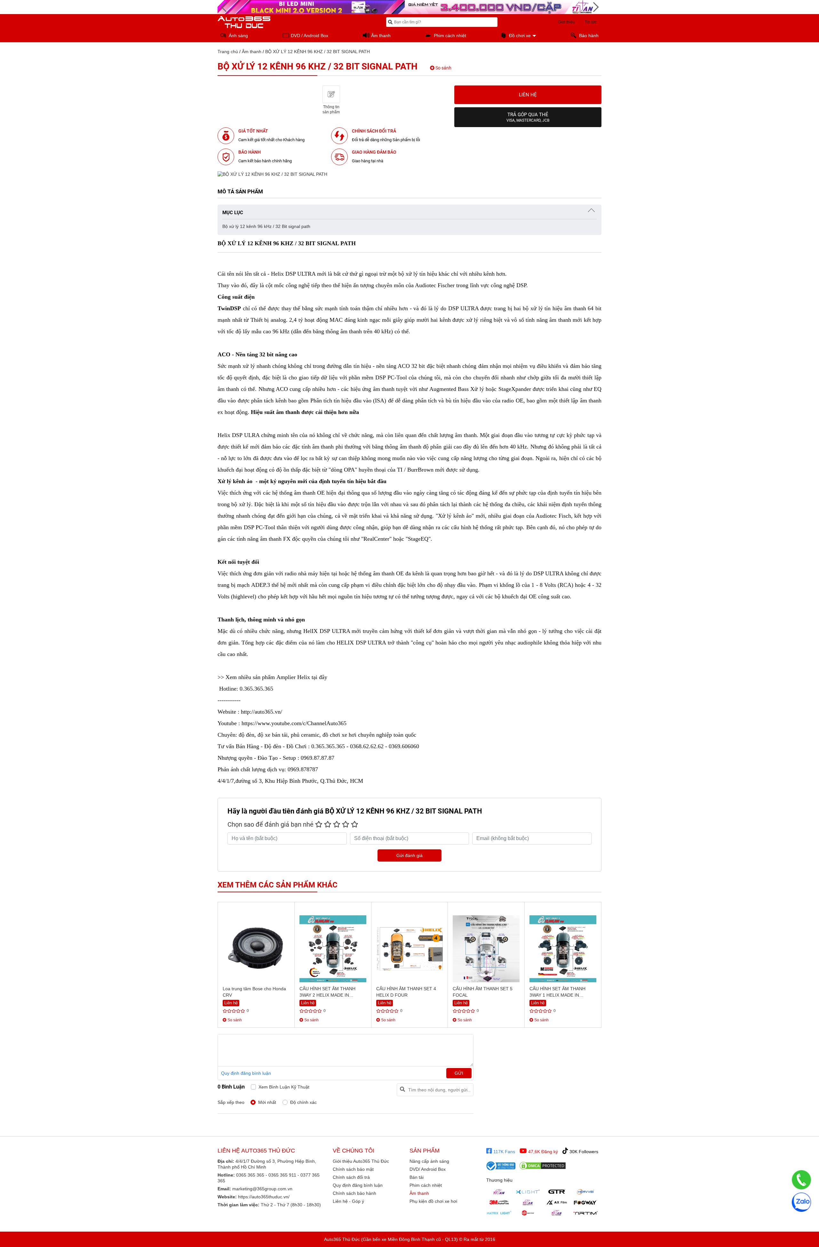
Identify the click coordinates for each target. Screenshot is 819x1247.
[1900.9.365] (801, 1179)
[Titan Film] (528, 1202)
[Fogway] (585, 1202)
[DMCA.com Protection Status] (543, 1165)
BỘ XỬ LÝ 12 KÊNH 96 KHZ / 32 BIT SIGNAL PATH (317, 51)
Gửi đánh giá (409, 855)
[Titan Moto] (556, 1213)
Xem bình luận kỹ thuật (283, 1086)
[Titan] (499, 1191)
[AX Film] (556, 1202)
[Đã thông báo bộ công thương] (501, 1165)
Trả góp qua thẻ (527, 117)
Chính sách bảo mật (353, 1169)
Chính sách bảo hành (354, 1193)
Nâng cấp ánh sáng (429, 1161)
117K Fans (503, 1151)
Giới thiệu (566, 22)
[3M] (499, 1202)
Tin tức (591, 22)
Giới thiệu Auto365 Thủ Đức (361, 1161)
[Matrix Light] (499, 1213)
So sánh (442, 67)
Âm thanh (251, 51)
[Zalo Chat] (801, 1202)
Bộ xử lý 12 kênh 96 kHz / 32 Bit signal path (266, 226)
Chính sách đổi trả (351, 1177)
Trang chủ (228, 51)
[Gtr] (556, 1191)
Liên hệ (528, 95)
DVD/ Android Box (428, 1169)
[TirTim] (585, 1213)
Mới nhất (267, 1102)
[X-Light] (528, 1191)
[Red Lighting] (528, 1213)
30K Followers (583, 1151)
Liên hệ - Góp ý (348, 1201)
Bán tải (417, 1177)
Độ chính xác (303, 1102)
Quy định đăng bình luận (246, 1073)
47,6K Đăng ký (542, 1151)
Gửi (459, 1073)
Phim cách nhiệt (426, 1185)
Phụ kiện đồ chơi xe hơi (433, 1201)
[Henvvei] (585, 1191)
